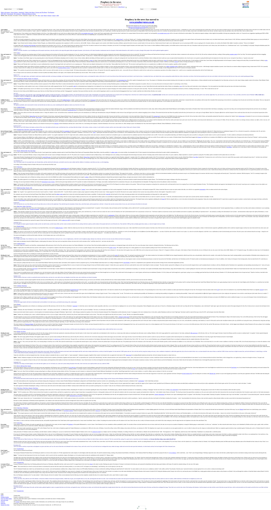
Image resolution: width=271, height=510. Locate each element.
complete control (233, 54)
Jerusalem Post (20, 78)
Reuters (26, 78)
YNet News (26, 129)
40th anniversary (194, 333)
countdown (57, 409)
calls (218, 289)
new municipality (174, 389)
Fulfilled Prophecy (66, 100)
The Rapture (51, 12)
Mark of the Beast (30, 12)
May (39, 15)
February (49, 15)
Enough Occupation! (34, 209)
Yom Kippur (234, 367)
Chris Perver (121, 7)
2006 (58, 15)
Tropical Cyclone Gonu (124, 316)
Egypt (133, 368)
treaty (94, 132)
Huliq (24, 206)
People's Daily (39, 129)
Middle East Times (21, 187)
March (45, 15)
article (116, 255)
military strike (114, 152)
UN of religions (172, 452)
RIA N (18, 366)
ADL (31, 187)
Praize (2, 495)
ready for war (58, 339)
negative (83, 189)
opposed (261, 289)
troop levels (34, 268)
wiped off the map (47, 157)
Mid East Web (24, 150)
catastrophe (74, 306)
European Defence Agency (64, 67)
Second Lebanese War (187, 373)
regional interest (43, 298)
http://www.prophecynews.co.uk (137, 28)
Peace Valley (39, 117)
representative (202, 189)
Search (96, 7)
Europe (199, 137)
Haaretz (30, 78)
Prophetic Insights (5, 497)
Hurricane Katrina (29, 324)
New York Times (31, 150)
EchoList (3, 501)
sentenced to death (96, 431)
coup (181, 86)
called (74, 86)
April (42, 15)
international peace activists (76, 395)
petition (86, 177)
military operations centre (171, 66)
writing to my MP (66, 220)
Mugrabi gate (212, 373)
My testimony (17, 14)
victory (91, 60)
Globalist (19, 285)
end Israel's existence (68, 410)
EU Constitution (66, 131)
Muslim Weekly (20, 226)
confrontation (141, 381)
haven (165, 60)
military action (59, 194)
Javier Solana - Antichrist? (17, 12)
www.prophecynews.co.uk (141, 22)
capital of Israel (119, 39)
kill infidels (229, 147)
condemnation (111, 215)
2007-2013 (3, 14)
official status (242, 116)
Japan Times (32, 129)
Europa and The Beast (41, 12)
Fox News (23, 331)
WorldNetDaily (20, 448)
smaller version (112, 247)
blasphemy (70, 424)
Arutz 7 (18, 52)
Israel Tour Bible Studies (6, 498)
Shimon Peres (32, 116)
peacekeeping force (72, 110)
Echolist (17, 501)
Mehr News (19, 206)
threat (91, 464)
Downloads (10, 14)
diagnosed (93, 100)
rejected (176, 61)
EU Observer (35, 78)
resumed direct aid (64, 168)
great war (98, 410)
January (54, 15)
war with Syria (72, 367)
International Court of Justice (48, 181)
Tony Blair (195, 157)
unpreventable (22, 200)
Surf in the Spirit (4, 500)
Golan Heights (126, 262)
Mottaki (241, 409)
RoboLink (3, 503)
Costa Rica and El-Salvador (29, 45)
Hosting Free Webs (5, 504)
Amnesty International (159, 394)
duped (163, 199)
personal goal (157, 116)
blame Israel (128, 355)
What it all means (5, 12)
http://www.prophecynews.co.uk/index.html (138, 26)
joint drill (108, 194)
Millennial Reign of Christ (29, 14)
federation (56, 123)
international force (123, 80)
